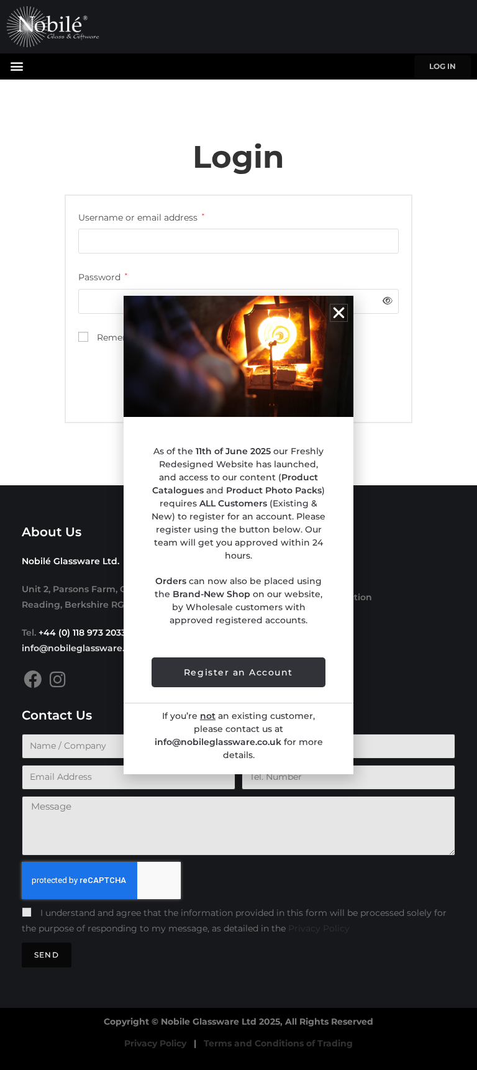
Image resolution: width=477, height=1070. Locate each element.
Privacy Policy (319, 928)
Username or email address (141, 216)
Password (102, 276)
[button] (16, 65)
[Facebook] (32, 679)
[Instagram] (57, 679)
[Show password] (385, 301)
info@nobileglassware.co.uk (85, 648)
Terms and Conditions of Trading (278, 1043)
